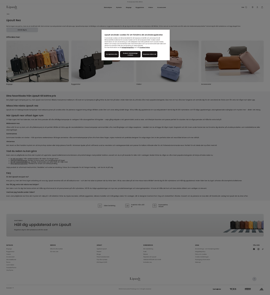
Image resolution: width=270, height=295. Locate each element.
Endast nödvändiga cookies (130, 54)
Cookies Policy (144, 47)
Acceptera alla (111, 54)
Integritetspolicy (128, 47)
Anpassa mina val (149, 54)
